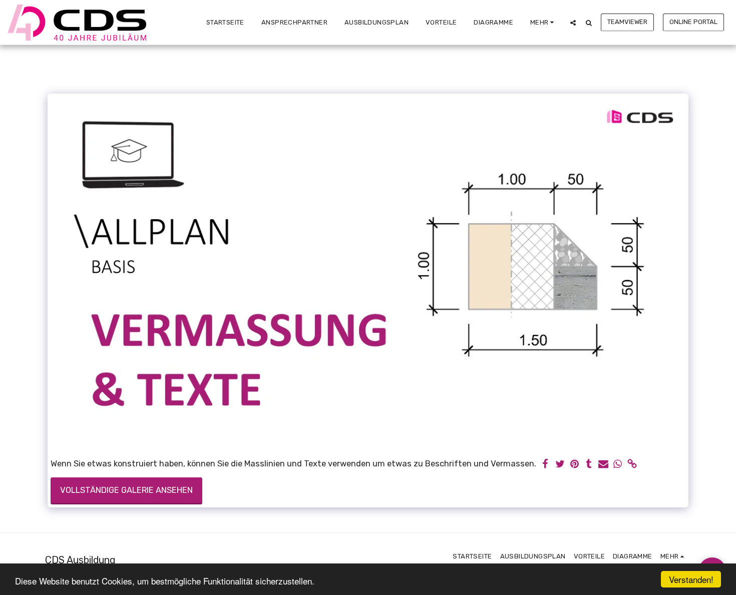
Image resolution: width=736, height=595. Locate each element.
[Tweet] (560, 464)
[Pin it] (574, 464)
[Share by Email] (603, 464)
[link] (632, 464)
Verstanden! (691, 579)
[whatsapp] (618, 464)
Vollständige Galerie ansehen (126, 490)
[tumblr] (589, 464)
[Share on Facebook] (545, 464)
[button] (573, 22)
